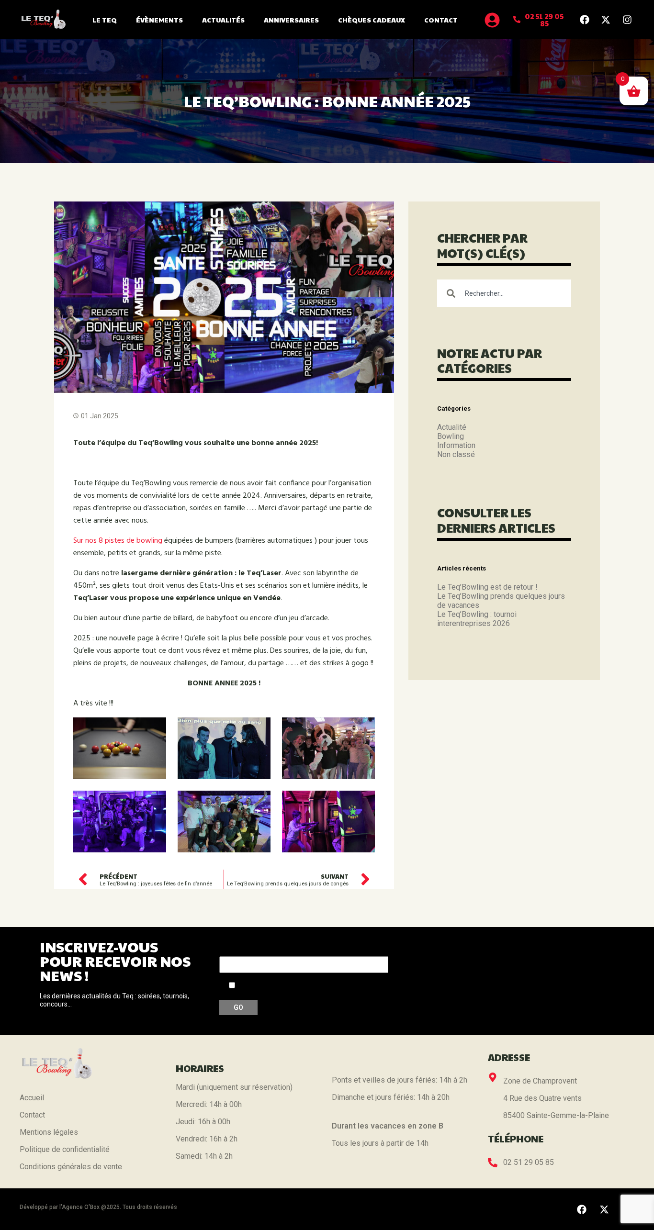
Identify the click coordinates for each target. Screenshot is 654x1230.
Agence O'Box (81, 1207)
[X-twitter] (605, 19)
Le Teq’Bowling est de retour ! (487, 587)
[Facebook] (584, 19)
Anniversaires (291, 19)
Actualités (223, 19)
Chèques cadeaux (371, 19)
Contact (441, 19)
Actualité (451, 427)
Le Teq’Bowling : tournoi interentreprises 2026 (477, 619)
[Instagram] (627, 19)
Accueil (32, 1097)
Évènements (159, 19)
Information (456, 445)
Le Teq (104, 19)
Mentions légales (49, 1132)
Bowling (450, 436)
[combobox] (504, 293)
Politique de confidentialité (65, 1149)
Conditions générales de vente (71, 1166)
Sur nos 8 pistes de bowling (117, 541)
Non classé (456, 454)
